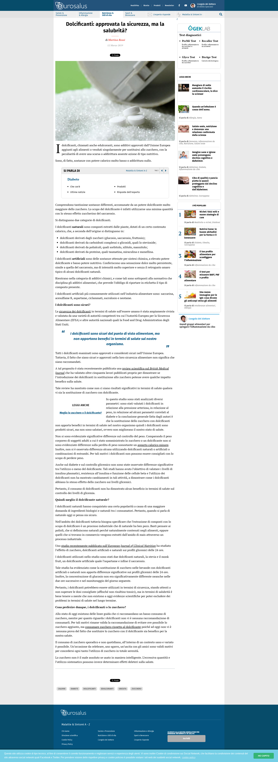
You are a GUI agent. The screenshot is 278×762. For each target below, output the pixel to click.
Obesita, (206, 242)
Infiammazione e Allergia (144, 731)
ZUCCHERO (136, 689)
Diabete (73, 179)
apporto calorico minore (153, 445)
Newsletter (169, 5)
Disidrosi (216, 222)
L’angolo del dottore (106, 740)
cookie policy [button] (188, 757)
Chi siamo (65, 731)
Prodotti (157, 5)
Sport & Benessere (130, 14)
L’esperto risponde (141, 740)
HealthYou (135, 5)
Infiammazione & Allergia (86, 14)
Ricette (146, 5)
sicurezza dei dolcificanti (75, 311)
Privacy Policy (67, 744)
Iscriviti (186, 738)
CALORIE (61, 689)
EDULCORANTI (107, 689)
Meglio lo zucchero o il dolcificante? (81, 412)
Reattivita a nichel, (203, 222)
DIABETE (74, 689)
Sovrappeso (204, 196)
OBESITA (122, 689)
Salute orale (199, 143)
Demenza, (193, 141)
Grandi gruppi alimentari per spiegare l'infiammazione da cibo (197, 325)
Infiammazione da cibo (189, 169)
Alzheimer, (194, 167)
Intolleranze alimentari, (205, 305)
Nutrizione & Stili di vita (108, 14)
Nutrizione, (189, 143)
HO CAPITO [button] (263, 756)
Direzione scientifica (70, 735)
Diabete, (202, 167)
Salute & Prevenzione (61, 14)
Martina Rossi (116, 40)
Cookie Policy (67, 740)
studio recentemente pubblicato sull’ (108, 546)
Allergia (187, 308)
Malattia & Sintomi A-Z (136, 170)
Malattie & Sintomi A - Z (76, 724)
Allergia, (193, 118)
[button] (180, 5)
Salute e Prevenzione (106, 731)
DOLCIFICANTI (89, 689)
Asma (199, 118)
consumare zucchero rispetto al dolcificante (113, 627)
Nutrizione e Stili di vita (107, 735)
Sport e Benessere (141, 735)
